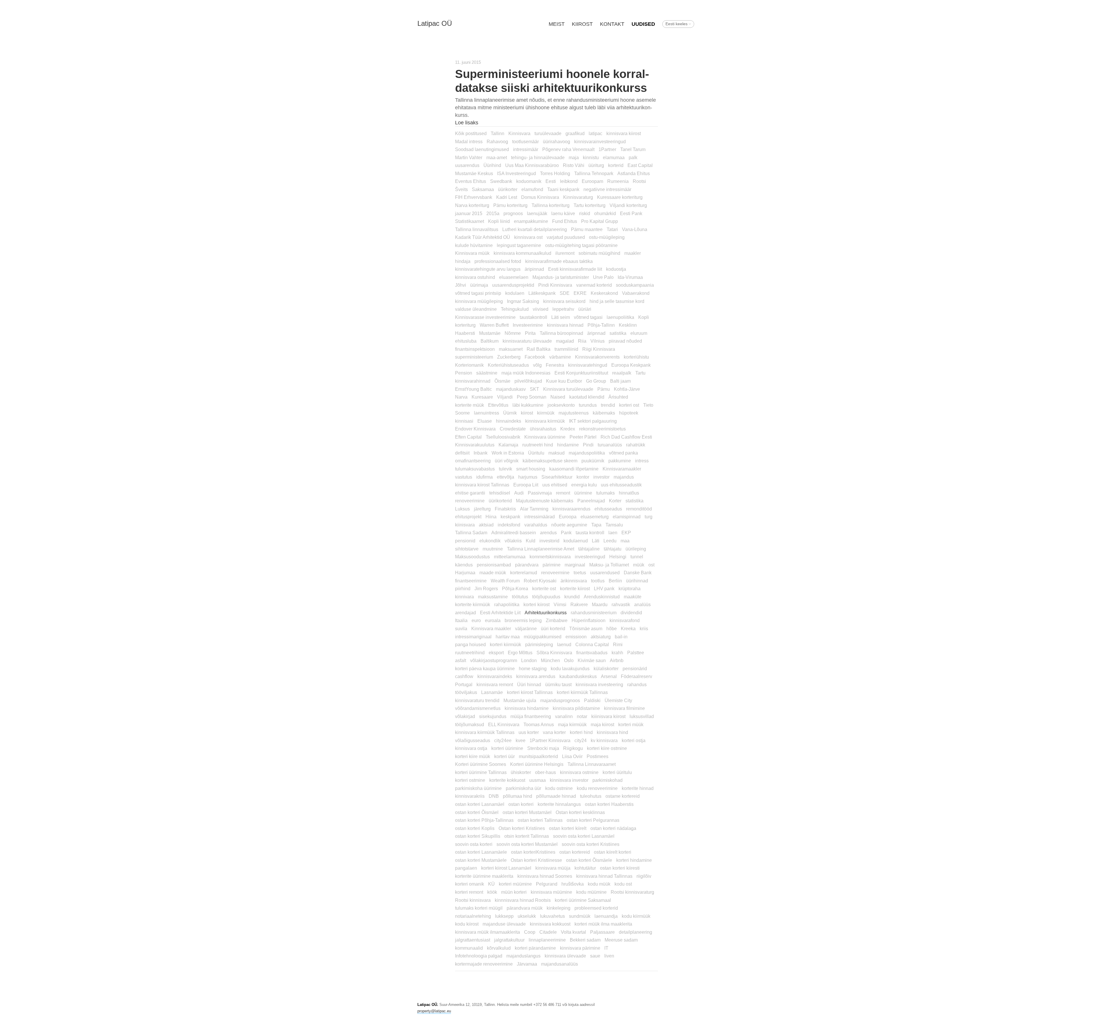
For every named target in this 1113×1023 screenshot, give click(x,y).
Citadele (548, 932)
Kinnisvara (519, 133)
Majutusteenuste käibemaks (544, 500)
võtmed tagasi (588, 317)
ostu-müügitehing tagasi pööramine (581, 245)
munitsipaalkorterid (538, 756)
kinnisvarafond (625, 620)
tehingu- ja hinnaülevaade (538, 157)
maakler (632, 253)
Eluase (484, 421)
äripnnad (596, 333)
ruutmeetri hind (537, 444)
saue (595, 955)
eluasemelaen (513, 277)
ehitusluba (466, 341)
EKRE (580, 293)
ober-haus (545, 772)
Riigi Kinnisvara (598, 349)
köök (492, 892)
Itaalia (461, 620)
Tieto (648, 405)
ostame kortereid (622, 796)
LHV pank (604, 588)
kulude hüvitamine (474, 245)
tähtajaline (589, 548)
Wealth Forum (505, 580)
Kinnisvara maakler (491, 628)
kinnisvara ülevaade (565, 955)
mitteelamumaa (509, 556)
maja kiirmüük (572, 724)
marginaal (575, 564)
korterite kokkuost (507, 780)
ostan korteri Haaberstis (609, 804)
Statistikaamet (469, 221)
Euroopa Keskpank (631, 365)
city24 (580, 740)
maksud (556, 452)
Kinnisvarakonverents (597, 356)
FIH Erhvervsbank (473, 197)
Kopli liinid (499, 221)
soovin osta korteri (473, 844)
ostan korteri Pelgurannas (593, 820)
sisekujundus (492, 716)
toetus (580, 572)
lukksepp (504, 916)
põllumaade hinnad (556, 796)
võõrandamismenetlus (478, 708)
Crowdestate (513, 428)
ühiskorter (521, 772)
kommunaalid (469, 948)
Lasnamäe (492, 692)
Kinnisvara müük (472, 253)
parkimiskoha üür (523, 788)
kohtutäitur (585, 868)
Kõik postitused (471, 133)
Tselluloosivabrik (503, 436)
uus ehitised (554, 484)
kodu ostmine (559, 788)
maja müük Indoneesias (525, 372)
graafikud (575, 133)
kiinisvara (465, 524)
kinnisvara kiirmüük (545, 421)
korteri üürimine (507, 748)
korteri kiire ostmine (607, 748)
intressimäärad (539, 516)
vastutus (463, 476)
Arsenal (609, 676)
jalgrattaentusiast (472, 939)
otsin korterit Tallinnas (526, 836)
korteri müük (630, 724)
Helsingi (617, 556)
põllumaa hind (517, 796)
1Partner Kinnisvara (550, 740)
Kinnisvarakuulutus (474, 444)
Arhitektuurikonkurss (546, 612)
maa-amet (496, 157)
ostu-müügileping (607, 237)
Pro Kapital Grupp (599, 221)
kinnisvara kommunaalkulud (522, 253)
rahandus (637, 684)
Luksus (462, 508)
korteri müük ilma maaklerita (603, 923)
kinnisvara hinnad (565, 325)
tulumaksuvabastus (475, 468)
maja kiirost (602, 724)
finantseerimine (471, 580)
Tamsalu (614, 524)
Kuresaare (482, 396)
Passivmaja (540, 492)
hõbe (611, 628)
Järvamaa (527, 963)
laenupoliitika (620, 317)
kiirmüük (545, 412)
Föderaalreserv (636, 676)
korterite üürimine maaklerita (484, 876)
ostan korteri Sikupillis (477, 836)
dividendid (631, 612)
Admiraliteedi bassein (513, 532)
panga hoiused (470, 644)
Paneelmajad (591, 500)
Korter (615, 500)
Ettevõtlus (498, 405)
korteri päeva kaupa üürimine (485, 668)
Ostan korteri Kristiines (522, 828)
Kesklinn (628, 325)
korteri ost (629, 405)
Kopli (643, 317)
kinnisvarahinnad (472, 381)
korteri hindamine (634, 860)
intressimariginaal (473, 636)
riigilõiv (643, 876)
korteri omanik (469, 883)
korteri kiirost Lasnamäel (506, 868)
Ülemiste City (618, 700)
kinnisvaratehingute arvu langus (488, 269)
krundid (572, 596)
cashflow (464, 676)
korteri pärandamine (535, 948)
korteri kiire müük (472, 756)
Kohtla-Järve (627, 389)
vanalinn (564, 716)
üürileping (635, 548)
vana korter (554, 732)
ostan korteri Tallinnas (540, 820)
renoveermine (555, 572)
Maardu (600, 604)
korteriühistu (636, 356)
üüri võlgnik (507, 460)
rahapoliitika (506, 604)
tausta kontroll (590, 532)
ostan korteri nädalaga (613, 828)
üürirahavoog (556, 141)
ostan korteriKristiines (533, 852)
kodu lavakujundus (570, 668)
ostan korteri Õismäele (589, 860)
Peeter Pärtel (583, 436)
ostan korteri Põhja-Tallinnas (484, 820)
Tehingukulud (515, 309)
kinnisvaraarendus (571, 508)
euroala (493, 620)
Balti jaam (620, 381)
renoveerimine (470, 500)
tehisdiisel (499, 492)
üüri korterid (553, 628)
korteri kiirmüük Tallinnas (582, 692)
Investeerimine (528, 325)
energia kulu (584, 484)
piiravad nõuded (625, 341)
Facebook (535, 356)
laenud (564, 644)
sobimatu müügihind (599, 253)
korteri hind (581, 732)
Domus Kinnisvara (540, 197)
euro (476, 620)
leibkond (569, 181)
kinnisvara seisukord (564, 301)
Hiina (491, 516)
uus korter (529, 732)
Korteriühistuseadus (508, 365)
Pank (566, 532)
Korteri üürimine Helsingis (536, 764)
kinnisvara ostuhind (475, 277)
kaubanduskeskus (578, 676)
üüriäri (584, 309)
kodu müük (599, 883)
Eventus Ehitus (470, 181)
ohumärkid (605, 213)
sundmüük (579, 916)
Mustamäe (490, 333)
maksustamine (493, 596)
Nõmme (513, 333)
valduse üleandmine (476, 309)
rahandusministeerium (593, 612)
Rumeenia (618, 181)
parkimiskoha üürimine (478, 788)
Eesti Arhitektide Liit (500, 612)
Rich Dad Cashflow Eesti (626, 436)
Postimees (597, 756)
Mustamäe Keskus (474, 173)
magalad (565, 341)
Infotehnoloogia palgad (478, 955)
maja (574, 157)
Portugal (463, 684)
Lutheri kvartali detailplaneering (534, 229)
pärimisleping (539, 644)
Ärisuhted (618, 396)
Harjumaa (465, 572)
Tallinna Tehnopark (593, 173)
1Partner (607, 149)
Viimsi (560, 604)
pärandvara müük (525, 908)
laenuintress (486, 412)
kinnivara (464, 596)
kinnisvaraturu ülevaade (527, 341)
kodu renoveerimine (597, 788)
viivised (540, 309)
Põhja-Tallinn (601, 325)
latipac (595, 133)
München (550, 660)
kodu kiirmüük (636, 916)
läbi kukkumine (527, 405)
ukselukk (527, 916)
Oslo (569, 660)
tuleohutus (590, 796)
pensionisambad (494, 564)
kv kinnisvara (604, 740)
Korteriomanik (469, 365)
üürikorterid (500, 500)
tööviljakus (466, 692)
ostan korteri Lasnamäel (479, 804)
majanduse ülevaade (504, 923)
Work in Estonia (508, 452)
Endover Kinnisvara (475, 428)
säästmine (486, 372)
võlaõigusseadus (472, 740)
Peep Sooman (531, 396)
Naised (557, 396)
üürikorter (507, 189)
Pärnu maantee (587, 229)
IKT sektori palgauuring (593, 421)
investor (601, 476)
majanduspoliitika (587, 452)
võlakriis (513, 540)
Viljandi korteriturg (628, 205)
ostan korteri (521, 804)
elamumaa (614, 157)
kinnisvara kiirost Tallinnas (482, 484)
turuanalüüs (610, 444)
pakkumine (619, 460)
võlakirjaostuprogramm (493, 660)
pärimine (552, 564)
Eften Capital (468, 436)
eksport (496, 652)
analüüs (642, 604)
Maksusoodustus (472, 556)
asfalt (460, 660)
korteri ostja (633, 740)
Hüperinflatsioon (588, 620)
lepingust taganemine (519, 245)
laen (612, 532)
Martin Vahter (468, 157)
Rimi (618, 644)
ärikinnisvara (574, 580)
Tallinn (497, 133)
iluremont (564, 253)
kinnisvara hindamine (527, 708)
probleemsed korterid (596, 908)
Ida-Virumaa (630, 277)
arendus (548, 532)
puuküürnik (592, 460)
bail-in (621, 636)
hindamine (568, 444)
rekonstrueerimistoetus (602, 428)
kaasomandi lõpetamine (574, 468)
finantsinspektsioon (475, 349)
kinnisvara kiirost (623, 133)
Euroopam (592, 181)
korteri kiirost (536, 604)
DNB (494, 796)
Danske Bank (638, 572)
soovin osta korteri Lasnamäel (583, 836)
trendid (608, 405)
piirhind (462, 588)
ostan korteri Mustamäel (527, 812)
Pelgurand (546, 883)
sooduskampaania (635, 285)
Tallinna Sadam (471, 532)
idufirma (484, 476)
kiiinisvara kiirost (608, 716)
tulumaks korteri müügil (479, 908)
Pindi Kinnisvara (555, 285)
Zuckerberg (509, 356)
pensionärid (635, 668)
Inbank (481, 452)
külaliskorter (606, 668)
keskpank (510, 516)
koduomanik (528, 181)
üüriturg (596, 165)
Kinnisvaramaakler (622, 468)
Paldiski (592, 700)
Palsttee (635, 652)
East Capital (640, 165)
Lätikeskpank (542, 293)
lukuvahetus (552, 916)
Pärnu (603, 389)
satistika (618, 333)
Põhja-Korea (515, 588)
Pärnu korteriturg (510, 205)
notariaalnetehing (473, 916)
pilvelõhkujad (528, 381)
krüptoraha (630, 588)
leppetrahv (563, 309)
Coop (529, 932)
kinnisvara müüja (552, 868)
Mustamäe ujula (519, 700)
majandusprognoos (560, 700)
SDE (565, 293)
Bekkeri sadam (585, 939)
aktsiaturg (601, 636)
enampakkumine (531, 221)
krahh (617, 652)
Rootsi (639, 181)
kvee (520, 740)
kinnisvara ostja (471, 748)
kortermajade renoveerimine (484, 963)
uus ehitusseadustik (621, 484)
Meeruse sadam (621, 939)
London (529, 660)
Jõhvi (460, 285)
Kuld (530, 540)
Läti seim (560, 317)
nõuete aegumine (569, 524)
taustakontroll (533, 317)
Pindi (588, 444)
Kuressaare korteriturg (620, 197)
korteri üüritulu (617, 772)
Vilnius (597, 341)
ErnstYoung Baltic (473, 389)
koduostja (616, 269)
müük (638, 564)
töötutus (520, 596)
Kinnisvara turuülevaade (568, 389)
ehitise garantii (470, 492)
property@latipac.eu (434, 1011)
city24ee (503, 740)
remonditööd (639, 508)
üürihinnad (637, 580)
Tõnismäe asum (585, 628)
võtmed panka (623, 452)
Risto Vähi (573, 165)
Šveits (461, 189)
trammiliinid (566, 349)
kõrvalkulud (499, 948)
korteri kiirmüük (505, 644)
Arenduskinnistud (602, 596)
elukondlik (490, 540)
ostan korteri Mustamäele (481, 860)
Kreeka (628, 628)
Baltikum (490, 341)
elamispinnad (627, 516)
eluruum (638, 333)
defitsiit (462, 452)
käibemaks (604, 412)
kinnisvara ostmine (579, 772)
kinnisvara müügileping (479, 301)
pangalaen (466, 868)
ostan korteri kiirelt (567, 828)
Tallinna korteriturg (551, 205)
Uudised (643, 24)
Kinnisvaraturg (578, 197)
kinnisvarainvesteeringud (600, 141)
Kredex (567, 428)
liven (609, 955)
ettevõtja (505, 476)
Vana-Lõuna (634, 229)
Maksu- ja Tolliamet (609, 564)
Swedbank (501, 181)
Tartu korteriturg (589, 205)
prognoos (513, 213)
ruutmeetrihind (470, 652)
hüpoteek (628, 412)
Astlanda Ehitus (633, 173)
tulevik (505, 468)
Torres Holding (555, 173)
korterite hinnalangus (559, 804)
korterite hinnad (638, 788)
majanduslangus (523, 955)
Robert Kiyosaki (540, 580)
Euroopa (567, 516)
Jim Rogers (486, 588)
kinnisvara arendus (535, 676)
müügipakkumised (542, 636)
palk (633, 157)
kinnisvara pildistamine (576, 708)
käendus (464, 564)
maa (625, 540)
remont (563, 492)
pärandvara (527, 564)
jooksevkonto (561, 405)
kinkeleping (558, 908)
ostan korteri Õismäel (477, 812)
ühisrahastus (543, 428)
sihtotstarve (467, 548)
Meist (557, 24)
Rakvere (579, 604)
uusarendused (605, 572)
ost (651, 564)
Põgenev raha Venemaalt (568, 149)
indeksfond (509, 524)
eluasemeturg (595, 516)
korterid (615, 165)
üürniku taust (558, 684)
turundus (588, 405)
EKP (626, 532)
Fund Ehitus (564, 221)
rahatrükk (635, 444)
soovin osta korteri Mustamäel (527, 844)
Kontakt (612, 24)
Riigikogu (573, 748)
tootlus (598, 580)
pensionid (465, 540)
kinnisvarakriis (470, 796)
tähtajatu (612, 548)
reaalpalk (621, 372)
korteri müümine (515, 883)
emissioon (576, 636)
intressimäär (525, 149)
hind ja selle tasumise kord (617, 301)
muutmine (493, 548)
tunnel (636, 556)
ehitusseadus (608, 508)
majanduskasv (511, 389)
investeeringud (590, 556)
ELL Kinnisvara (503, 724)
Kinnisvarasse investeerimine (485, 317)
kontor (582, 476)
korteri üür (504, 756)
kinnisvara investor (569, 780)
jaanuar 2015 (468, 213)
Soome (462, 412)
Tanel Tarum (632, 149)
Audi (519, 492)
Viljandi (505, 396)
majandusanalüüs (559, 963)
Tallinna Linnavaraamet (592, 764)
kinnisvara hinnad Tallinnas (604, 876)
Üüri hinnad (529, 684)
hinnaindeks (508, 421)
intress (642, 460)
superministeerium (474, 356)
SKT (534, 389)
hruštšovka (572, 883)
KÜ (491, 883)
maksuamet (511, 349)
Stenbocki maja (543, 748)
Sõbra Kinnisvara (554, 652)
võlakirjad (465, 716)
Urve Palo (603, 277)
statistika (634, 500)
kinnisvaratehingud (587, 365)
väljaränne (526, 628)
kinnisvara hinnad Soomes (544, 876)
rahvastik (621, 604)
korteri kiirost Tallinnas (530, 692)
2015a (492, 213)
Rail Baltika (538, 349)
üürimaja (479, 285)
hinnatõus (629, 492)
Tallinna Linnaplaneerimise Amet (540, 548)
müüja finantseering (530, 716)
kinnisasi (464, 421)
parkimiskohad (607, 780)
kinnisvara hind (612, 732)
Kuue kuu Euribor (564, 381)
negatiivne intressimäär (607, 189)
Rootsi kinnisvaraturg (632, 892)
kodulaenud (575, 540)
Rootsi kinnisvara (473, 900)
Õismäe (502, 381)
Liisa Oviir (572, 756)
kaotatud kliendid (586, 396)
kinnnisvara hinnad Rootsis (523, 900)
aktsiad (486, 524)
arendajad (465, 612)
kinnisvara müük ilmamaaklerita (487, 932)
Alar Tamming (534, 508)
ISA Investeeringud (516, 173)
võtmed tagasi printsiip (478, 293)
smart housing (530, 468)
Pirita (530, 333)
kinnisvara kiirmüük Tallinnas (484, 732)
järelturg (482, 508)
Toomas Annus (538, 724)
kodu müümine (591, 892)
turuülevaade (547, 133)
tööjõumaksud (469, 724)
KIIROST (582, 24)
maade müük (492, 572)
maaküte (632, 596)
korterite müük (469, 405)
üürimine (583, 492)
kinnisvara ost (528, 237)
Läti (595, 540)
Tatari (612, 229)
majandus (624, 476)
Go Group (596, 381)
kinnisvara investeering (599, 684)
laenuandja (606, 916)
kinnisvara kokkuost (550, 923)
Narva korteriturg (472, 205)
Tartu (640, 372)
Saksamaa (483, 189)
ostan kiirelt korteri (612, 852)
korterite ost (544, 588)
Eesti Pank (631, 213)
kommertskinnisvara (550, 556)
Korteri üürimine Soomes (480, 764)
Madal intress (469, 141)
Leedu (609, 540)
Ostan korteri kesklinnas (580, 812)
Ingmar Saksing (523, 301)
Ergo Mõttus (520, 652)
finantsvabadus (592, 652)
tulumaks (605, 492)
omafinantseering (473, 460)
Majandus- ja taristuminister (560, 277)
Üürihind (492, 165)
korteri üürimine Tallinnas (481, 772)
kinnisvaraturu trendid (477, 700)
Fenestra (555, 365)
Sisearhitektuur (556, 476)
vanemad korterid (594, 285)
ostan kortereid (574, 852)
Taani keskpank (563, 189)
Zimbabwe (557, 620)
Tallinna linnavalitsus (476, 229)
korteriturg (465, 325)
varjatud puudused (566, 237)
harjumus (527, 476)
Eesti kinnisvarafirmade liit (575, 269)
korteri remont (469, 892)
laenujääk (537, 213)
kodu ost (623, 883)
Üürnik (510, 412)
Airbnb (616, 660)
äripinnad (534, 269)
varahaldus (535, 524)
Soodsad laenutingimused (482, 149)
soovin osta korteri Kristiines (590, 844)
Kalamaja (508, 444)
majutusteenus (574, 412)
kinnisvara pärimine (580, 948)
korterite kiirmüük (472, 604)
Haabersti (465, 333)
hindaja (462, 261)
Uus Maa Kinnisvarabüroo (532, 165)
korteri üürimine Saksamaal (583, 900)
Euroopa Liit (525, 484)
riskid (584, 213)
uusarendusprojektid (513, 285)
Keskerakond (604, 293)
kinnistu (591, 157)
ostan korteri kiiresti (620, 868)
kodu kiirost (467, 923)
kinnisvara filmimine (624, 708)
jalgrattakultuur (509, 939)
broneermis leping (523, 620)
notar (582, 716)
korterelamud (523, 572)
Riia (582, 341)
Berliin (615, 580)
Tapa (596, 524)
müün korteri (514, 892)
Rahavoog (497, 141)
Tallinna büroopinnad (561, 333)
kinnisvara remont (495, 684)
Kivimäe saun (592, 660)
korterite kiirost (575, 588)
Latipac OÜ (434, 23)
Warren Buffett (494, 325)
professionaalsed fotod (497, 261)
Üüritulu (536, 452)
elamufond (532, 189)
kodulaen (514, 293)
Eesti (550, 181)
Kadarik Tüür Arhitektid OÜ (482, 237)
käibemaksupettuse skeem (550, 460)
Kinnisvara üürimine (544, 436)
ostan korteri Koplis (474, 828)
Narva (461, 396)
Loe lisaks (466, 123)
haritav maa (508, 636)
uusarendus (467, 165)
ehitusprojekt (468, 516)
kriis (644, 628)
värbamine (560, 356)
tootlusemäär (525, 141)
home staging (533, 668)
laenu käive (563, 213)
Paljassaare (602, 932)
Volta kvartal (573, 932)
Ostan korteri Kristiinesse (536, 860)
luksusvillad (642, 716)
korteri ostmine (470, 780)
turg (648, 516)
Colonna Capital (592, 644)
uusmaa (537, 780)
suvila (461, 628)
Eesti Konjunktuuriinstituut (581, 372)
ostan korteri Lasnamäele (481, 852)
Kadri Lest (506, 197)
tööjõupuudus (546, 596)
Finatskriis (505, 508)
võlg (537, 365)
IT (606, 948)
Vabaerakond (636, 293)
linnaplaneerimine (547, 939)
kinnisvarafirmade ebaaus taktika (559, 261)
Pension (463, 372)
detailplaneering (635, 932)
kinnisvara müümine (551, 892)
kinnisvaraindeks (494, 676)
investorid (549, 540)
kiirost (527, 412)
